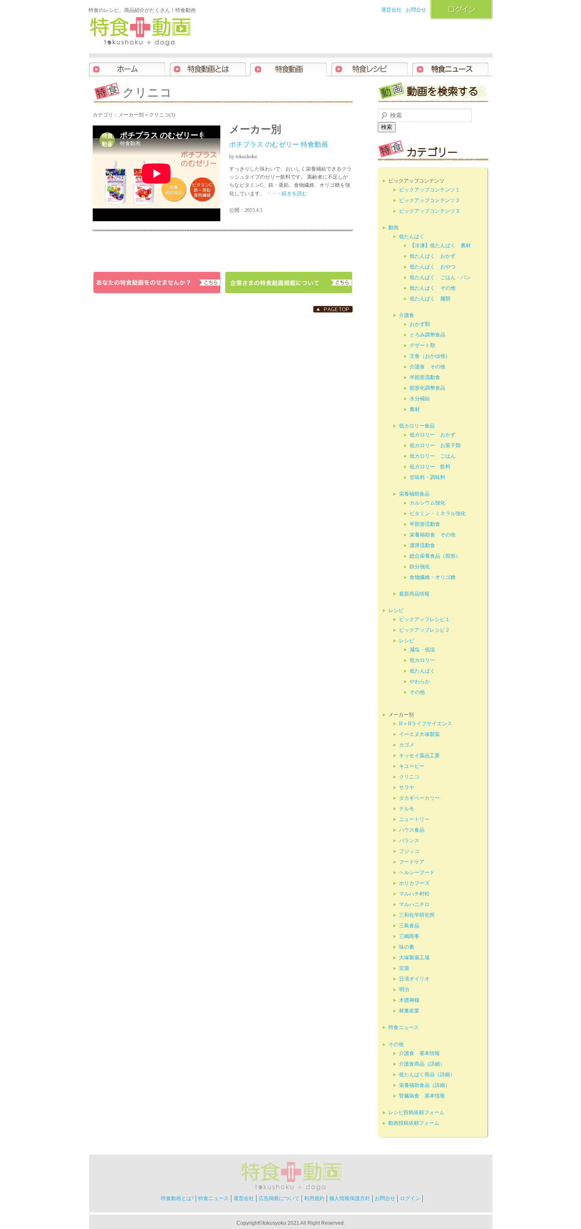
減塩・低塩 (422, 650)
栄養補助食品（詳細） (424, 1085)
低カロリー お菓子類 (435, 445)
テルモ (406, 809)
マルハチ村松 (414, 894)
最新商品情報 (414, 594)
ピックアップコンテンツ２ (429, 200)
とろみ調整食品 (427, 335)
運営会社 (391, 10)
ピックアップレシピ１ (424, 619)
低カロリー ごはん (433, 456)
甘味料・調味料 (427, 477)
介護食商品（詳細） (422, 1064)
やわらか (420, 681)
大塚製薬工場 (414, 958)
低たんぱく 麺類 (430, 299)
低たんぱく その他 (433, 288)
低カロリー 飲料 (430, 467)
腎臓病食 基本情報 (422, 1096)
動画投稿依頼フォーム (413, 1123)
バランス (409, 841)
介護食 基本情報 (419, 1053)
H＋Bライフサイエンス (425, 724)
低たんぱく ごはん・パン (440, 277)
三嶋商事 (409, 936)
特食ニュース (403, 1027)
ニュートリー (414, 819)
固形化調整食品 (427, 388)
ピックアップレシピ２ (424, 630)
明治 (404, 989)
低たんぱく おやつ (433, 267)
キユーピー (411, 766)
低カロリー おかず (433, 435)
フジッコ (409, 851)
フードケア (411, 862)
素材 (415, 409)
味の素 (406, 947)
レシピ (396, 610)
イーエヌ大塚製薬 (419, 734)
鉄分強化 (420, 567)
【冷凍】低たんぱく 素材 (440, 245)
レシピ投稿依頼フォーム (416, 1112)
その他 (417, 692)
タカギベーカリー (419, 798)
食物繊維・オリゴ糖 (433, 577)
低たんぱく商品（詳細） (427, 1075)
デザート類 (422, 345)
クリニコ (409, 777)
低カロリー (422, 660)
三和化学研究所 (417, 915)
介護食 (406, 315)
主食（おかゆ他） (430, 356)
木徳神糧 (409, 1000)
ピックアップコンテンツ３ (429, 211)
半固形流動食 (425, 377)
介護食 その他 (427, 367)
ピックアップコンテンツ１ (429, 190)
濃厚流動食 (422, 545)
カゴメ (406, 745)
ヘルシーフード (417, 872)
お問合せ (416, 10)
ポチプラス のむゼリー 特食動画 (278, 144)
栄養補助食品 (414, 494)
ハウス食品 (411, 830)
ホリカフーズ (414, 883)
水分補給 (420, 399)
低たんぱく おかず (433, 256)
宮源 (404, 968)
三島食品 (409, 926)
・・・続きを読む (286, 194)
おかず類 (420, 324)
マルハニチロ (414, 904)
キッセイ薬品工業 (419, 756)
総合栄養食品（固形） (435, 556)
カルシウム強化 (427, 503)
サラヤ (406, 787)
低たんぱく (411, 237)
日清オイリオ (414, 979)
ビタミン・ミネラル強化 (438, 513)
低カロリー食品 (417, 426)
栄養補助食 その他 (433, 535)
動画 (393, 228)
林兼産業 (409, 1011)
